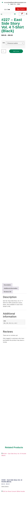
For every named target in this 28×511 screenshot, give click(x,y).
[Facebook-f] (7, 9)
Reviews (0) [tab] (7, 291)
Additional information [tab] (10, 288)
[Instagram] (5, 9)
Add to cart (16, 51)
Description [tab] (7, 285)
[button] (15, 14)
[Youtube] (9, 9)
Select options (5, 486)
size (4, 42)
